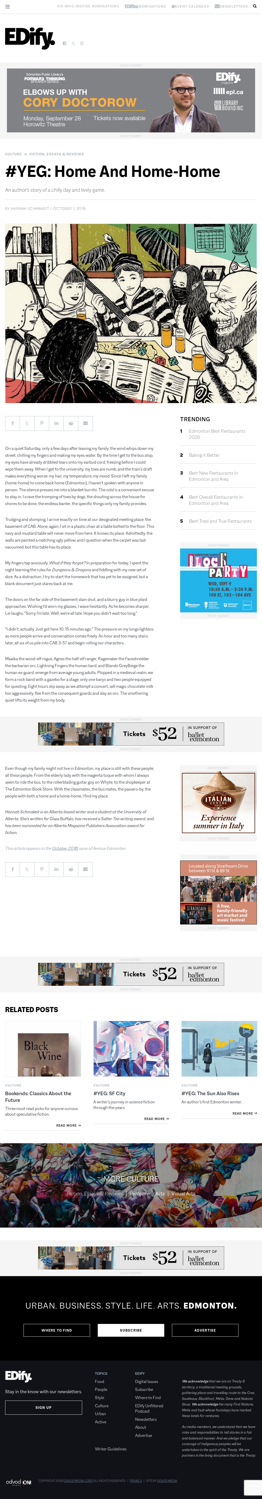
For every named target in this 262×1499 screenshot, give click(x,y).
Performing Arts (147, 1193)
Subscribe (131, 1330)
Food (99, 1381)
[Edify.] (30, 38)
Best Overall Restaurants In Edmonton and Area (216, 500)
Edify (140, 1373)
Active (100, 1422)
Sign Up (44, 1407)
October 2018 (65, 848)
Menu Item (104, 1441)
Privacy (136, 1481)
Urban (100, 1413)
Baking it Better (204, 455)
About (140, 1427)
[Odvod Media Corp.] (18, 1482)
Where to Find (56, 1330)
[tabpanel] (131, 1318)
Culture (13, 154)
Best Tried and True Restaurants (220, 521)
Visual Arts (183, 1193)
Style (99, 1397)
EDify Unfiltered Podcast (149, 1408)
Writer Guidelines (110, 1449)
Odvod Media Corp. (78, 1481)
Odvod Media (167, 1481)
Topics (101, 1373)
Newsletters (146, 1419)
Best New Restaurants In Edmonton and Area (213, 476)
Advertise (205, 1330)
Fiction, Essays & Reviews (56, 154)
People (101, 1389)
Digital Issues (146, 1381)
